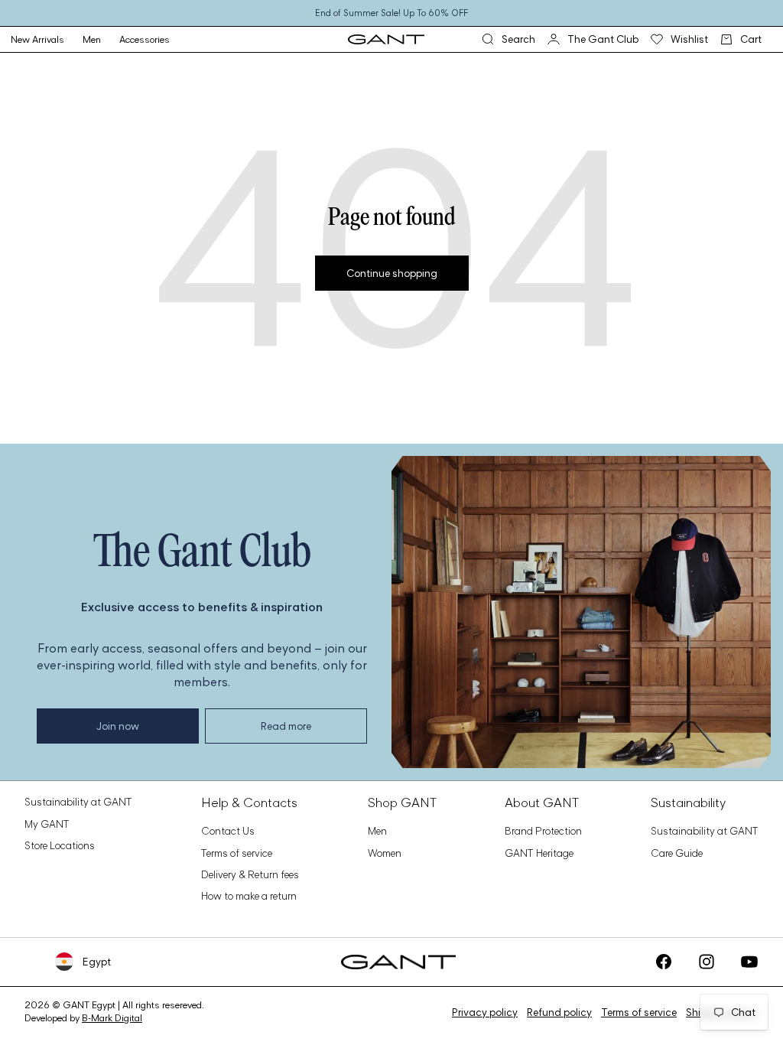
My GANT (47, 824)
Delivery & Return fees (250, 874)
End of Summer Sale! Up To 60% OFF (391, 13)
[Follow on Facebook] (664, 961)
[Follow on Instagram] (706, 961)
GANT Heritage (539, 853)
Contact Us (228, 831)
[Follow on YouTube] (749, 961)
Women (384, 853)
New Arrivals (37, 39)
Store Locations (59, 845)
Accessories (144, 39)
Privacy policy (485, 1012)
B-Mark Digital (112, 1018)
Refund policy (559, 1012)
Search (508, 38)
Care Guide (677, 853)
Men (92, 39)
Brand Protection (543, 831)
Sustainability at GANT (78, 802)
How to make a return (249, 896)
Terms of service (236, 853)
